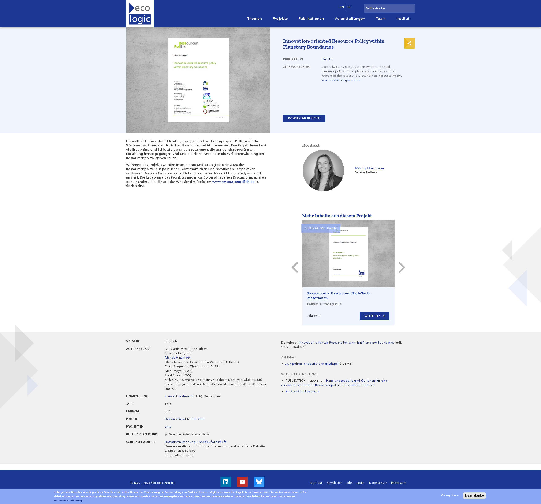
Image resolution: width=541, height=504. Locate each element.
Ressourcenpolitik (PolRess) (185, 419)
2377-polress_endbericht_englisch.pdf (312, 363)
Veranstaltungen (350, 19)
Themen (254, 19)
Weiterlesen (375, 316)
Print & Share (409, 43)
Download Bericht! (304, 118)
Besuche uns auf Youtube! (242, 482)
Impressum (398, 482)
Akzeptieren (450, 495)
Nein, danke (474, 495)
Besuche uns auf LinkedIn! (225, 482)
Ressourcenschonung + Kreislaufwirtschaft (195, 441)
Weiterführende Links (299, 374)
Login (361, 482)
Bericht (327, 59)
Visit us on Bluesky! (259, 482)
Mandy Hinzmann (178, 357)
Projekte (280, 19)
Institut (403, 19)
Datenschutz (378, 482)
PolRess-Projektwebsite (302, 391)
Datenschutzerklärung (68, 501)
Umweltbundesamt (179, 396)
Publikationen (311, 19)
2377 (168, 426)
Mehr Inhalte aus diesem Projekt (337, 215)
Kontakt (316, 482)
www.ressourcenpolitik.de (341, 80)
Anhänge (288, 357)
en (342, 7)
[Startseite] (140, 13)
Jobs (349, 482)
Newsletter (334, 482)
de (349, 7)
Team (381, 19)
